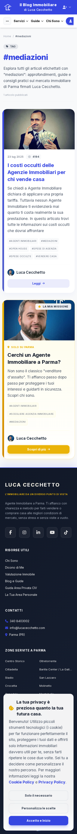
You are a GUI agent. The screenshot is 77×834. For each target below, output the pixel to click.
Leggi (36, 283)
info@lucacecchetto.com (27, 628)
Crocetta (11, 685)
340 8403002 (19, 621)
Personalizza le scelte (39, 808)
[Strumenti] (7, 21)
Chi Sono (53, 21)
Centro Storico (15, 661)
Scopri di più (36, 449)
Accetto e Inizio (38, 820)
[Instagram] (24, 532)
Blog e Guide (14, 581)
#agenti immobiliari (22, 240)
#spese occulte (20, 256)
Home (7, 36)
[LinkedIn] (38, 532)
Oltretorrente (47, 661)
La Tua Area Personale (21, 594)
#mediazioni (49, 240)
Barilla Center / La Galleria (55, 669)
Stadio (9, 677)
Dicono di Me (14, 567)
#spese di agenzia (44, 248)
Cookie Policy (21, 782)
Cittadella (11, 669)
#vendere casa (46, 256)
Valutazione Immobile (20, 574)
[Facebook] (10, 532)
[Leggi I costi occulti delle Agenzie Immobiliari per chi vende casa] (38, 129)
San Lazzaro (47, 677)
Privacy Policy (51, 782)
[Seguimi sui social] (67, 7)
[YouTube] (52, 532)
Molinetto (45, 685)
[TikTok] (66, 532)
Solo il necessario (38, 795)
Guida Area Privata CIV (21, 588)
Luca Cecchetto (32, 485)
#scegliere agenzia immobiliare (31, 413)
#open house (18, 248)
